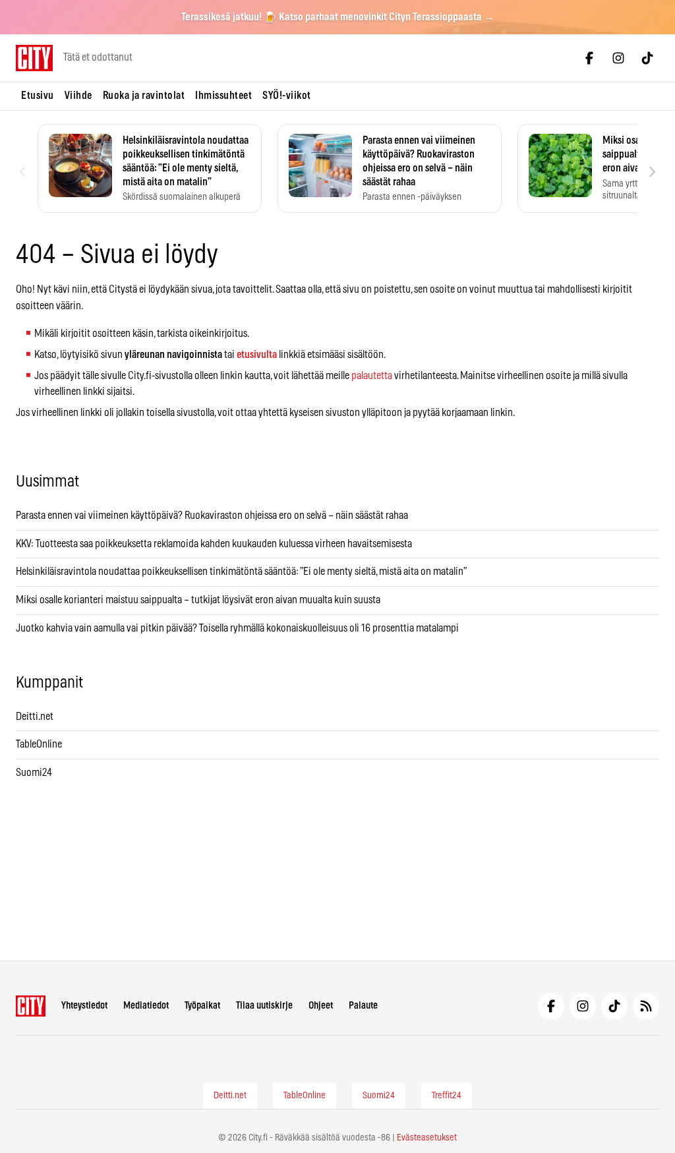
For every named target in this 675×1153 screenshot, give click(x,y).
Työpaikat (202, 1006)
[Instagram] (618, 58)
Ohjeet (320, 1006)
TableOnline (39, 744)
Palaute (363, 1006)
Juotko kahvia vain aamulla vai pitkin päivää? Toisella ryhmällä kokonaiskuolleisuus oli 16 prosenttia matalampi (237, 628)
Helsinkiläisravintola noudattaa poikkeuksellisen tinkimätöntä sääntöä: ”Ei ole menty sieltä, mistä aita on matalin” (242, 571)
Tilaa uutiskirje (264, 1006)
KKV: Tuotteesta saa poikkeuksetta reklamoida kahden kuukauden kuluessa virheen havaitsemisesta (214, 544)
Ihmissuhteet (223, 95)
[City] (30, 1006)
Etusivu (37, 95)
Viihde (78, 95)
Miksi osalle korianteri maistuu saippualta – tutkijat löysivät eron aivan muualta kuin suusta (199, 600)
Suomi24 (34, 772)
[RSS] (646, 1006)
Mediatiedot (146, 1006)
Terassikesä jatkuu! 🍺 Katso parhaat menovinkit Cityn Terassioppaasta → (337, 17)
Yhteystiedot (84, 1006)
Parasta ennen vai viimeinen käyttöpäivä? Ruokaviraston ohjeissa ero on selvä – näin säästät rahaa (212, 515)
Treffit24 (446, 1095)
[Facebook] (589, 58)
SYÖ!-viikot (286, 95)
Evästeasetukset (427, 1137)
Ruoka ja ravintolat (144, 95)
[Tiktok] (647, 58)
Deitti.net (34, 716)
